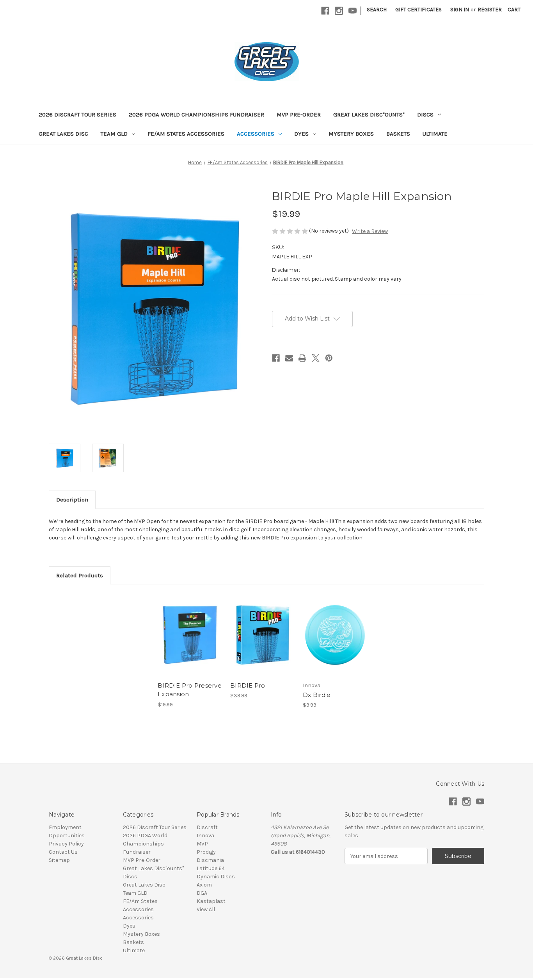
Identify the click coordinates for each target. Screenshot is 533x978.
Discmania (210, 860)
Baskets (398, 133)
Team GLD (114, 133)
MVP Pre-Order (299, 114)
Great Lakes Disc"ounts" (369, 114)
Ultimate (435, 133)
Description (72, 499)
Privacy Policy (66, 843)
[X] (316, 358)
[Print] (302, 358)
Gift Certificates (418, 9)
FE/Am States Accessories (185, 133)
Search (377, 9)
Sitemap (59, 860)
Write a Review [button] (370, 231)
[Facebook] (325, 11)
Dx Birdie (316, 695)
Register (490, 9)
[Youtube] (352, 11)
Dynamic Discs (216, 876)
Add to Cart (189, 642)
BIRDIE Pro (247, 685)
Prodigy (206, 852)
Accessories (255, 133)
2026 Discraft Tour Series (77, 114)
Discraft (207, 827)
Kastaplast (211, 901)
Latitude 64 (211, 868)
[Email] (289, 358)
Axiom (204, 884)
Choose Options (335, 642)
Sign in (459, 9)
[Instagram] (339, 11)
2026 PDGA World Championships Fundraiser (196, 114)
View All (206, 909)
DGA (202, 893)
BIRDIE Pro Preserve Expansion (190, 690)
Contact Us (63, 852)
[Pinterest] (329, 358)
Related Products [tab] (79, 575)
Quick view (189, 628)
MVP (202, 843)
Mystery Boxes (351, 133)
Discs (425, 114)
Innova (205, 835)
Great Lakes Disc (63, 133)
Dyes (301, 133)
